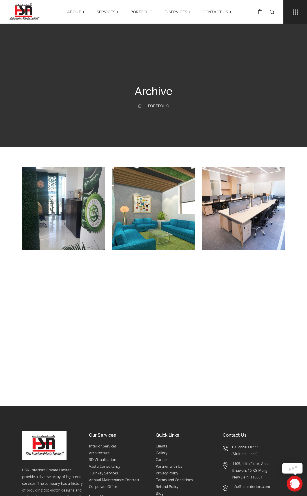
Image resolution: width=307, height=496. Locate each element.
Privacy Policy (167, 473)
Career (161, 459)
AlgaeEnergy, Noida (56, 178)
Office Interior (42, 184)
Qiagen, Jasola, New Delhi (146, 271)
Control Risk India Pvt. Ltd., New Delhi (148, 181)
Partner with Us (169, 466)
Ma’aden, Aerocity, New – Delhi (63, 284)
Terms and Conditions (174, 479)
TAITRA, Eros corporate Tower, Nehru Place (240, 271)
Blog (160, 493)
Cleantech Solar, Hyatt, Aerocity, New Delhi (240, 181)
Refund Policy (167, 486)
